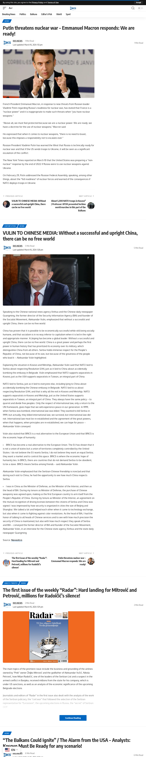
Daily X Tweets (11, 583)
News (7, 21)
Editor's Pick (10, 226)
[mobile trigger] (5, 8)
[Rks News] (73, 8)
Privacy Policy (37, 2)
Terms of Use (53, 2)
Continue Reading (73, 718)
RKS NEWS (17, 41)
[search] (133, 8)
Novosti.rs (16, 540)
